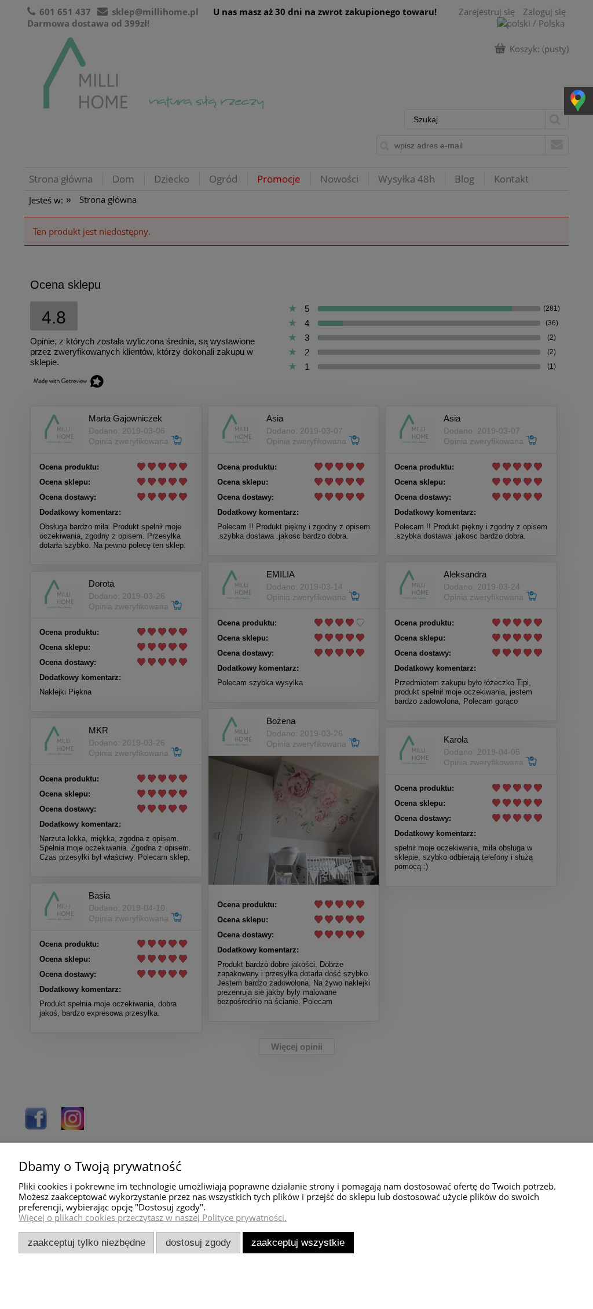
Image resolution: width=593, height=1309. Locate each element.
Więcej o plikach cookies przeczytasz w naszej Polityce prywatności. (153, 1217)
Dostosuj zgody (198, 1242)
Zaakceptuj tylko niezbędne (86, 1242)
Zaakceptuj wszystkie (298, 1242)
